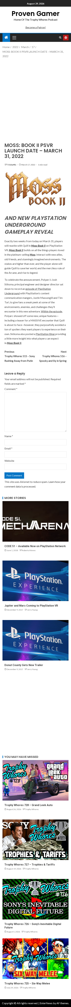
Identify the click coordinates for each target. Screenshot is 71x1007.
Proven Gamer (36, 13)
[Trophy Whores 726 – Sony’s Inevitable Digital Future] (35, 899)
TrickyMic (12, 164)
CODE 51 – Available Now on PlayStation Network (35, 546)
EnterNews (46, 1003)
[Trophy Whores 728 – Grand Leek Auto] (35, 780)
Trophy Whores (32, 809)
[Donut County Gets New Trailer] (35, 640)
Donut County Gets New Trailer (23, 665)
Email (8, 448)
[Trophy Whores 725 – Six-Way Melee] (35, 958)
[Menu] (14, 37)
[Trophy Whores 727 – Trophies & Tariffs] (35, 839)
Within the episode (51, 311)
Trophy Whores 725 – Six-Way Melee (27, 983)
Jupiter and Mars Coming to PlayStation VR (31, 605)
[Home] (6, 37)
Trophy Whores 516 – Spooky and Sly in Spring (53, 356)
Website (9, 460)
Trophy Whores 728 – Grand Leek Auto (28, 805)
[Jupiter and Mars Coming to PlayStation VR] (35, 581)
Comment (10, 388)
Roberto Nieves (29, 550)
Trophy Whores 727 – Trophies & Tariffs (29, 864)
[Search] (60, 37)
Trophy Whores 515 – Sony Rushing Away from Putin (19, 356)
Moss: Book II (38, 245)
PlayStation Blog (45, 334)
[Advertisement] (35, 97)
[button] (14, 37)
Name (8, 436)
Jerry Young (32, 610)
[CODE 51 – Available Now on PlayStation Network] (35, 521)
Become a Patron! (35, 27)
